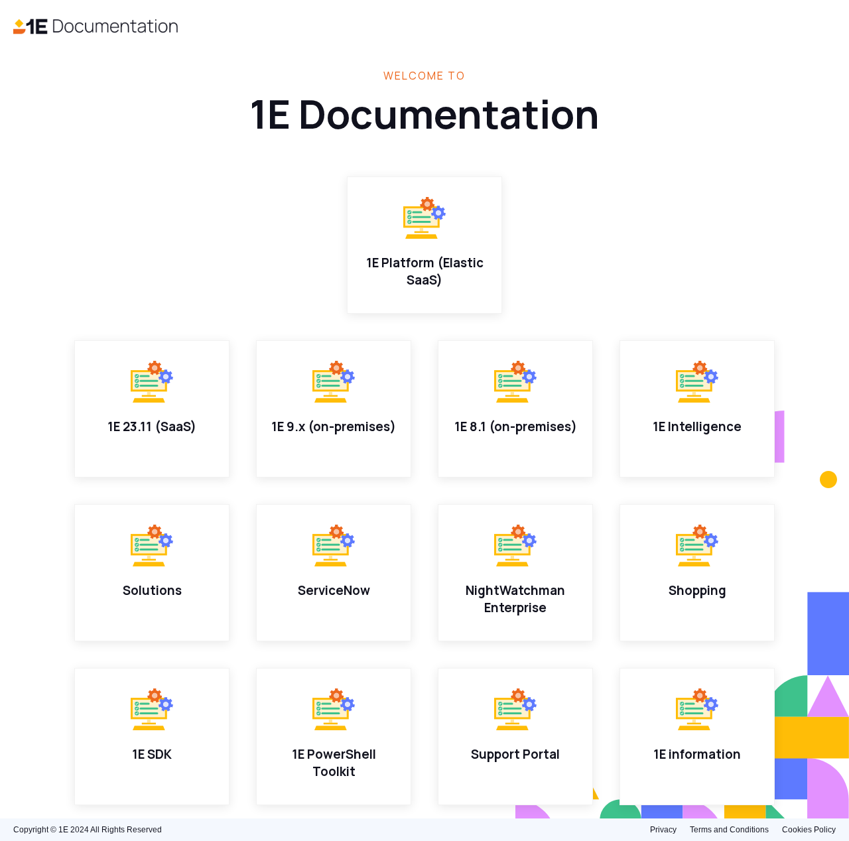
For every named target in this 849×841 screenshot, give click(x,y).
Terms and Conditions (729, 829)
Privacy (663, 829)
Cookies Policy (809, 829)
